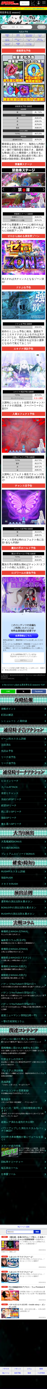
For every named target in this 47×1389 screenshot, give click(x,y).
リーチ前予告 (8, 757)
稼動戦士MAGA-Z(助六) (13, 976)
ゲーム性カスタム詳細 (13, 738)
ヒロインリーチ (10, 780)
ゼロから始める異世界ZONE (29, 35)
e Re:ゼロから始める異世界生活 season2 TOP (23, 685)
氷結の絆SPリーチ (11, 799)
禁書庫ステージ (18, 35)
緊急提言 (19, 1100)
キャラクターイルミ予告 (29, 44)
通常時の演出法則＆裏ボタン (17, 901)
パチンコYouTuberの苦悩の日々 (22, 985)
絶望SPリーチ (9, 805)
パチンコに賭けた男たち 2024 (21, 1040)
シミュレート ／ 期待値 (14, 721)
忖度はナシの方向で (22, 1061)
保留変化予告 (7, 35)
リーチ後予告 (8, 763)
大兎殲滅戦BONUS (11, 841)
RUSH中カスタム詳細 (13, 871)
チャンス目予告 (28, 40)
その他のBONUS (10, 847)
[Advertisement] (23, 1201)
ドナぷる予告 (40, 35)
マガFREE (41, 1373)
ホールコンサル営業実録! (16, 1091)
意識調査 (15, 1083)
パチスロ (6, 1369)
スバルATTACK (9, 787)
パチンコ (17, 1369)
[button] (3, 189)
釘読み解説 (7, 714)
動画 (41, 1369)
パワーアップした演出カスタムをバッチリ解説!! (22, 1129)
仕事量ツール (8, 1174)
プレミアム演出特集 (22, 1073)
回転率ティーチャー (12, 1161)
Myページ (38, 5)
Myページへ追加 (23, 1227)
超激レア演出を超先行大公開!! (17, 1122)
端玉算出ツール (9, 1168)
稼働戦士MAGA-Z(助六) (13, 967)
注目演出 (6, 744)
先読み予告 (7, 751)
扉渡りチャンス (9, 793)
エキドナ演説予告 (7, 40)
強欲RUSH (7, 877)
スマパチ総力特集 (23, 1149)
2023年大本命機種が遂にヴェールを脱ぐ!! (22, 1138)
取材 (29, 1373)
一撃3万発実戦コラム (12, 1021)
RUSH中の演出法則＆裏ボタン (18, 913)
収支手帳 (33, 5)
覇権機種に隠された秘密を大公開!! (22, 1050)
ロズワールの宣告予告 (7, 44)
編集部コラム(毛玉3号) (17, 941)
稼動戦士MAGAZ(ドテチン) (16, 958)
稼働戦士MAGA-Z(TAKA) (14, 932)
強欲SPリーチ (9, 817)
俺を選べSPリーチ (11, 824)
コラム (29, 1369)
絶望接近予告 (18, 44)
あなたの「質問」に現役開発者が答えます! (22, 1112)
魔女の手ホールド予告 (40, 40)
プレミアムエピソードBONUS (18, 853)
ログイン (25, 3)
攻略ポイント (8, 708)
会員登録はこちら (23, 636)
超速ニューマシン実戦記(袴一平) (19, 1015)
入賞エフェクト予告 (18, 40)
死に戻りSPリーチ (11, 811)
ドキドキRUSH (9, 883)
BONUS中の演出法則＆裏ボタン (18, 907)
